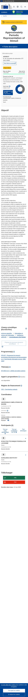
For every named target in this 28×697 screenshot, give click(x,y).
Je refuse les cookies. (14, 694)
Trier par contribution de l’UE (14, 431)
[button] (17, 6)
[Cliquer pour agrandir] (25, 438)
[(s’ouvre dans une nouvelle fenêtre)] (6, 6)
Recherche (21, 6)
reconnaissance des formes (17, 337)
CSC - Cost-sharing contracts (9, 389)
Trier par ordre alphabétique (5, 431)
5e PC (5, 16)
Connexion (14, 6)
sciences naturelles (6, 333)
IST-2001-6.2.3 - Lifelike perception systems (13, 370)
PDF (15, 482)
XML (15, 477)
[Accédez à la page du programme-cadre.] (14, 28)
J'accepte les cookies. (14, 690)
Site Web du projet (9, 64)
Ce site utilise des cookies (8, 685)
